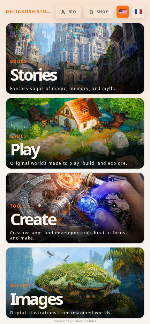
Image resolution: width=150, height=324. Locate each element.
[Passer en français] (138, 12)
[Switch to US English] (123, 12)
